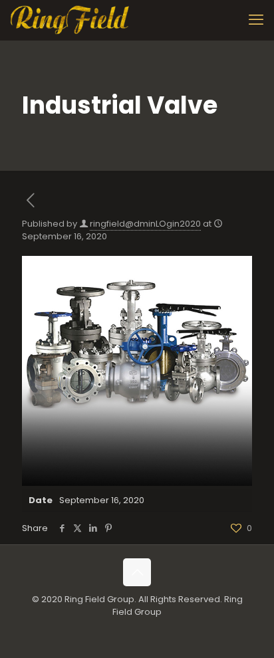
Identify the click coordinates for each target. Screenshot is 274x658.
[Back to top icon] (137, 572)
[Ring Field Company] (71, 20)
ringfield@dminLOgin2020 (145, 223)
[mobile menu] (256, 20)
